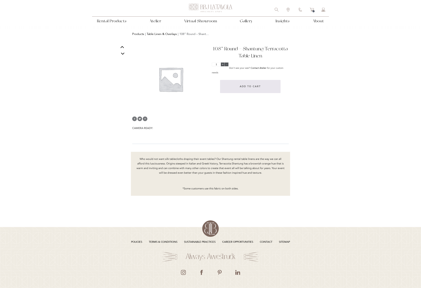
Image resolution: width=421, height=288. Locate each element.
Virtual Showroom (200, 21)
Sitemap (284, 242)
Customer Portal (323, 10)
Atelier (155, 21)
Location (288, 10)
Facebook (201, 272)
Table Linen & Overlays (162, 34)
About (318, 21)
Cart (312, 10)
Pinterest (219, 272)
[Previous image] (122, 47)
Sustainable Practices (200, 242)
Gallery (246, 21)
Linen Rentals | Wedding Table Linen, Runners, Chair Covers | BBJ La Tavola (210, 8)
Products (138, 34)
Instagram (183, 272)
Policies (136, 242)
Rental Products (112, 21)
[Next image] (122, 53)
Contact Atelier (258, 68)
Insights (283, 21)
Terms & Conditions (163, 242)
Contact (300, 10)
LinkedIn (237, 272)
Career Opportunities (237, 242)
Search (277, 10)
